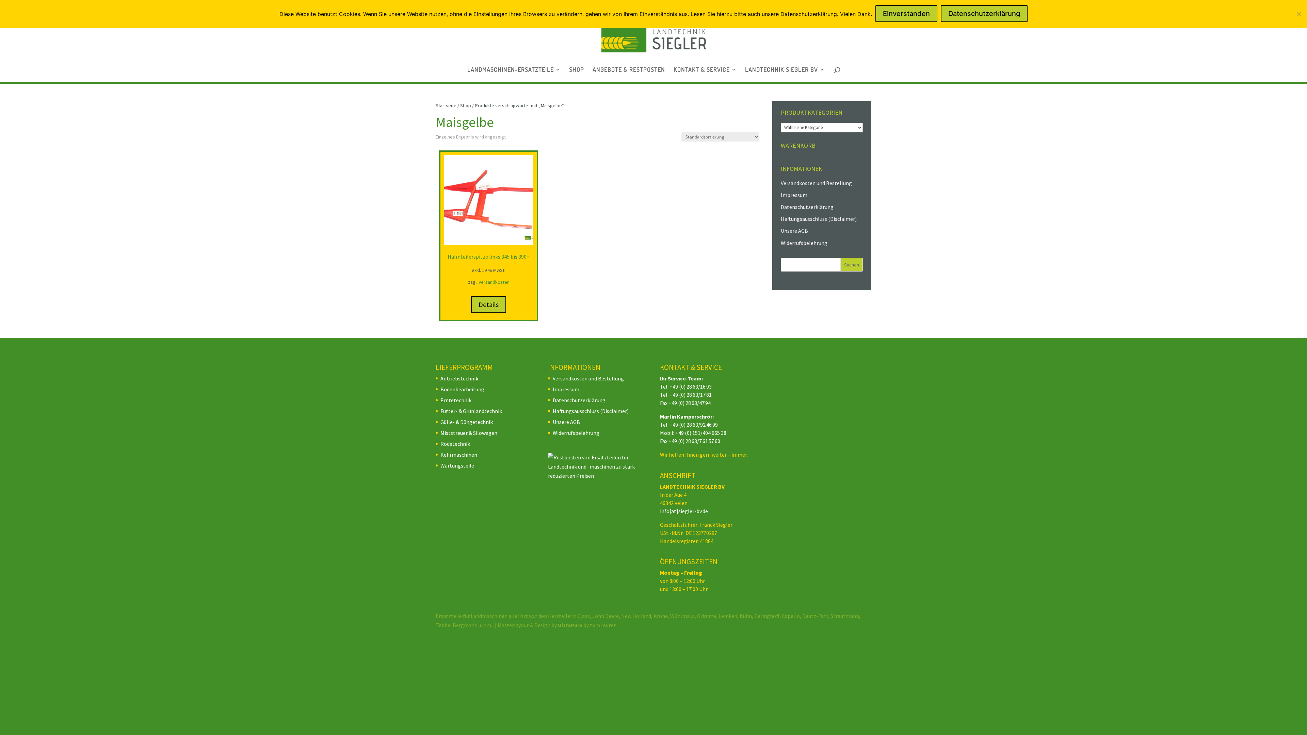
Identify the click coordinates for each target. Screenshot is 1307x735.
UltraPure (570, 625)
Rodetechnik (455, 443)
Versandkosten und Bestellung (816, 183)
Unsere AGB (794, 230)
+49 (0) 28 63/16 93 (690, 386)
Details (489, 304)
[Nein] (1298, 14)
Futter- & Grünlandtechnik (471, 411)
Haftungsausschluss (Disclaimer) (819, 218)
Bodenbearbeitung (462, 389)
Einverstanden (906, 14)
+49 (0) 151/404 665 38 (700, 432)
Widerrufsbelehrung (804, 243)
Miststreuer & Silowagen (468, 432)
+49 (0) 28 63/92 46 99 (693, 424)
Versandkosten (494, 282)
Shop (465, 105)
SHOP (576, 70)
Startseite (446, 105)
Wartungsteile (457, 465)
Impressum (794, 195)
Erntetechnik (455, 400)
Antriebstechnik (459, 378)
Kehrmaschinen (458, 454)
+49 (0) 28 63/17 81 (690, 394)
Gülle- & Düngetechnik (466, 422)
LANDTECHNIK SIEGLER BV (781, 70)
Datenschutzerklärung (807, 206)
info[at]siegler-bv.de (684, 511)
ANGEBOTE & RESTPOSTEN (629, 70)
